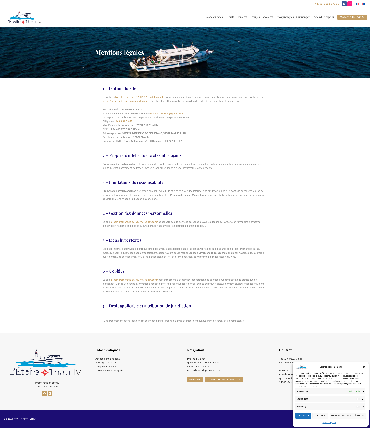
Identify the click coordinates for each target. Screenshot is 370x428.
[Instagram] (349, 3)
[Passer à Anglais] (363, 4)
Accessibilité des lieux (107, 358)
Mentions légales (329, 423)
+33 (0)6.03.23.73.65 (327, 4)
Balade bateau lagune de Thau (203, 370)
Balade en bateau (214, 17)
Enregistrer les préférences (347, 415)
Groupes (255, 17)
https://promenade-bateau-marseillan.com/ (126, 101)
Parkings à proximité (106, 362)
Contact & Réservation (352, 17)
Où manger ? (303, 17)
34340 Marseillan (288, 382)
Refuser (320, 415)
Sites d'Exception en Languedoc (224, 379)
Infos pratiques (285, 17)
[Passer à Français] (357, 4)
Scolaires (267, 17)
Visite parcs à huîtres (198, 366)
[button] (364, 366)
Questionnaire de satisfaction (203, 362)
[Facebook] (344, 3)
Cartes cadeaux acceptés (109, 370)
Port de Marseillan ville (291, 374)
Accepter (303, 415)
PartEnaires (195, 379)
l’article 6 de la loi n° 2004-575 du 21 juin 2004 (140, 97)
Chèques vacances (105, 366)
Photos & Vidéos (196, 358)
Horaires (242, 17)
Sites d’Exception (324, 17)
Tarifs (230, 17)
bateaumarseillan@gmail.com (166, 113)
